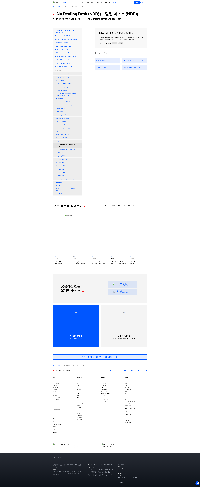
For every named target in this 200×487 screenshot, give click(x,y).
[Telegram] (132, 370)
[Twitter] (118, 370)
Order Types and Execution (63, 46)
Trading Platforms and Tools (63, 60)
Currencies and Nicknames (63, 63)
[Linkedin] (111, 370)
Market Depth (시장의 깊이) (63, 134)
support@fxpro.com (122, 469)
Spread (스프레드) (60, 175)
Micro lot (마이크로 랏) (62, 138)
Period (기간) (59, 152)
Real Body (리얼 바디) (61, 159)
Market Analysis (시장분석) (62, 36)
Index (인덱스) (59, 111)
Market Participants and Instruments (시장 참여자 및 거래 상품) (67, 31)
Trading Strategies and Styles (63, 49)
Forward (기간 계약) (61, 108)
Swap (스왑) (59, 182)
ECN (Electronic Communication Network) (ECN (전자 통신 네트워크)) (67, 94)
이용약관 (106, 463)
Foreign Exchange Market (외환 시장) (65, 105)
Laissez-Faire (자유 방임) (62, 118)
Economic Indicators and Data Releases (66, 39)
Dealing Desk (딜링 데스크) (63, 90)
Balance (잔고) (60, 80)
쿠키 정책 (90, 464)
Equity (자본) (59, 98)
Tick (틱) (58, 185)
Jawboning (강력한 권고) (62, 115)
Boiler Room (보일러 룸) (62, 87)
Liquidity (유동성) (60, 124)
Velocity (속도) (59, 193)
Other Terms (58, 70)
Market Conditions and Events (63, 67)
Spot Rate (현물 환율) (61, 172)
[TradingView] (146, 370)
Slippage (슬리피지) (61, 165)
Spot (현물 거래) (60, 169)
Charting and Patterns (61, 43)
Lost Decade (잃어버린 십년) (63, 128)
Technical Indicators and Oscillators (65, 56)
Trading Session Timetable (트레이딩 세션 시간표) (67, 189)
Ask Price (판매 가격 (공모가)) (63, 77)
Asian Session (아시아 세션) (63, 74)
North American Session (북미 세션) (65, 149)
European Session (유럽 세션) (63, 101)
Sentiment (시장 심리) (61, 162)
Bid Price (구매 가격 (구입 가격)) (64, 83)
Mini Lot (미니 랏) (60, 141)
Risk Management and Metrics (64, 53)
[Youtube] (125, 370)
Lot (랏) (58, 131)
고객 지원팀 (136, 463)
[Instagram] (139, 370)
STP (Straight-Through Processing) (65, 179)
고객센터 (101, 357)
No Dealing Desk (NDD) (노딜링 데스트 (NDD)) (66, 145)
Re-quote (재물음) (60, 156)
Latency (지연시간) (61, 121)
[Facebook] (104, 370)
